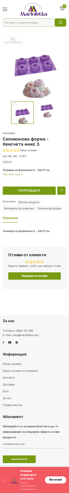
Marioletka (9, 133)
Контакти (9, 377)
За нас (7, 398)
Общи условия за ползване (20, 371)
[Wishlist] (61, 191)
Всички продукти (29, 202)
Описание (10, 218)
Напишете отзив (34, 276)
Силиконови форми (49, 208)
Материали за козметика (19, 208)
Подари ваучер (12, 405)
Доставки (9, 384)
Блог (6, 391)
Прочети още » (12, 174)
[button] (11, 150)
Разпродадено (29, 190)
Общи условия (12, 364)
